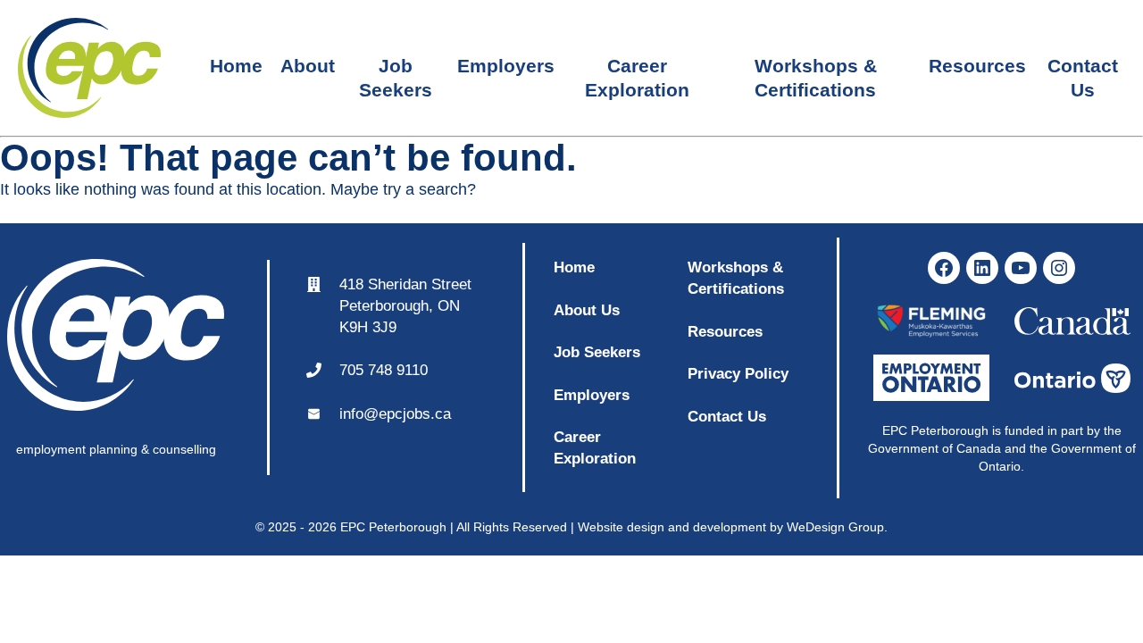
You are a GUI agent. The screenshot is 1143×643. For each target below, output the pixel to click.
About (307, 65)
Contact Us (1082, 68)
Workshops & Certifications (816, 68)
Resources (977, 65)
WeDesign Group (835, 527)
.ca (440, 413)
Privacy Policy (738, 373)
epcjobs (404, 413)
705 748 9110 (383, 370)
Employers (506, 65)
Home (236, 65)
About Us (587, 310)
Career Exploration (637, 68)
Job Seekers (395, 68)
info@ (359, 413)
